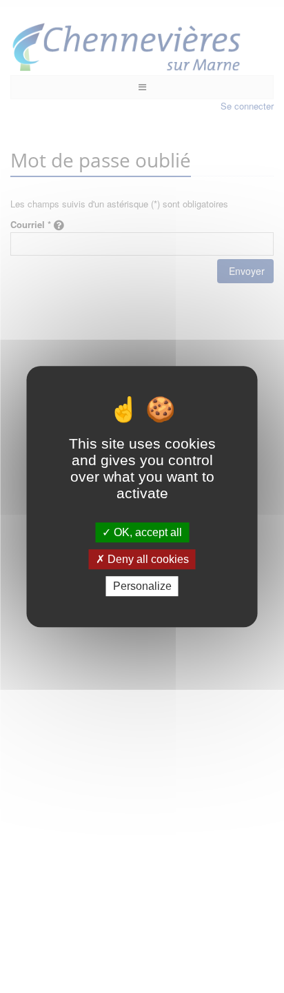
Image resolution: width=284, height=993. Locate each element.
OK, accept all (146, 532)
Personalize (142, 586)
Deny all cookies (147, 559)
